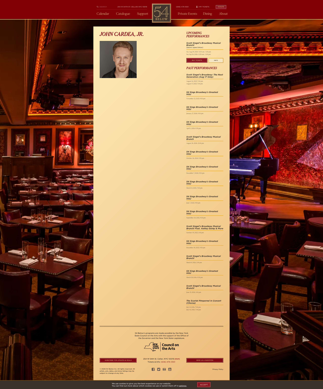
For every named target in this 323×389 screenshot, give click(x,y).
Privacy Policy (217, 369)
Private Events (187, 13)
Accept (204, 385)
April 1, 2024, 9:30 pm (193, 128)
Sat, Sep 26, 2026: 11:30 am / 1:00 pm (198, 54)
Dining (207, 13)
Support (142, 13)
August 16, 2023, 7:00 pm (194, 81)
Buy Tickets (197, 60)
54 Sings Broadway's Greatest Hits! (202, 93)
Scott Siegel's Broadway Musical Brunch (203, 138)
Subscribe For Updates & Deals (118, 360)
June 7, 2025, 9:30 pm (193, 203)
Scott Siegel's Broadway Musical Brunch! (203, 44)
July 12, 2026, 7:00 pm (193, 307)
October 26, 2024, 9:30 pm (195, 158)
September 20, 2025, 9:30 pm (196, 218)
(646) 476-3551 (182, 7)
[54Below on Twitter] (158, 370)
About (223, 13)
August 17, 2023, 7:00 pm (194, 83)
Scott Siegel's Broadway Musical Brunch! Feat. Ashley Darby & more (204, 227)
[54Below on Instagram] (164, 370)
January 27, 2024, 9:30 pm (194, 113)
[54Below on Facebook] (153, 370)
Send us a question (204, 360)
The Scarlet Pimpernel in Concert (203, 301)
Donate (221, 7)
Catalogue (123, 13)
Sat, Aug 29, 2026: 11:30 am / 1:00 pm (198, 52)
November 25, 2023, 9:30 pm (195, 98)
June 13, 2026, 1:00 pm (193, 292)
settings (182, 386)
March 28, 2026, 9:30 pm (194, 277)
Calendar (103, 13)
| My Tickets (203, 7)
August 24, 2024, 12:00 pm (195, 143)
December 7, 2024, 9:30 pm (195, 173)
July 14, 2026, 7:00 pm (193, 309)
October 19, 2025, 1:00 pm (195, 232)
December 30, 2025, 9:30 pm (195, 247)
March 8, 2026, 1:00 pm (194, 262)
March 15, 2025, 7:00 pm (194, 188)
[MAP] (177, 359)
